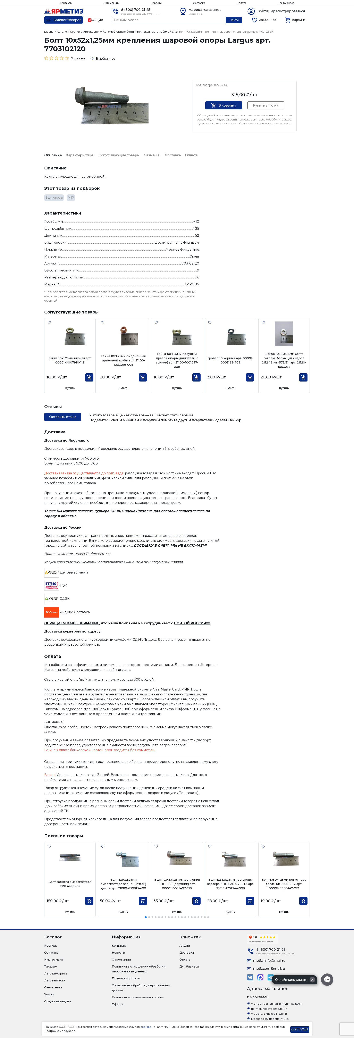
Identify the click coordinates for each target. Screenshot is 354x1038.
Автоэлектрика (56, 973)
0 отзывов (78, 58)
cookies (145, 1026)
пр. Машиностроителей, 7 (269, 1008)
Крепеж (50, 945)
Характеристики (80, 155)
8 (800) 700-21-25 (135, 10)
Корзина (298, 20)
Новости (156, 3)
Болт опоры (54, 197)
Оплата (241, 3)
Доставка (199, 3)
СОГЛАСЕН (299, 1029)
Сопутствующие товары (119, 155)
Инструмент (53, 959)
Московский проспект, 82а (270, 1018)
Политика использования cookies (138, 997)
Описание (53, 155)
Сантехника (53, 987)
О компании (121, 959)
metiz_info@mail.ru (269, 961)
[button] (146, 917)
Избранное (267, 20)
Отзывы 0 (152, 155)
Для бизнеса (285, 3)
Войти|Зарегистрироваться (281, 11)
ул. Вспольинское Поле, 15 (269, 1013)
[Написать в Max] (260, 977)
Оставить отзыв (62, 417)
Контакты (66, 3)
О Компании (111, 3)
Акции (184, 945)
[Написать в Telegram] (271, 977)
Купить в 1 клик (265, 105)
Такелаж (50, 966)
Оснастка (51, 952)
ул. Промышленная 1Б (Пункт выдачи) (276, 1003)
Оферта (118, 1004)
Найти (234, 20)
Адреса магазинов (205, 10)
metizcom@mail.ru (269, 969)
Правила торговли (126, 978)
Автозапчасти (54, 980)
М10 (71, 197)
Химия (49, 994)
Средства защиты (57, 1001)
